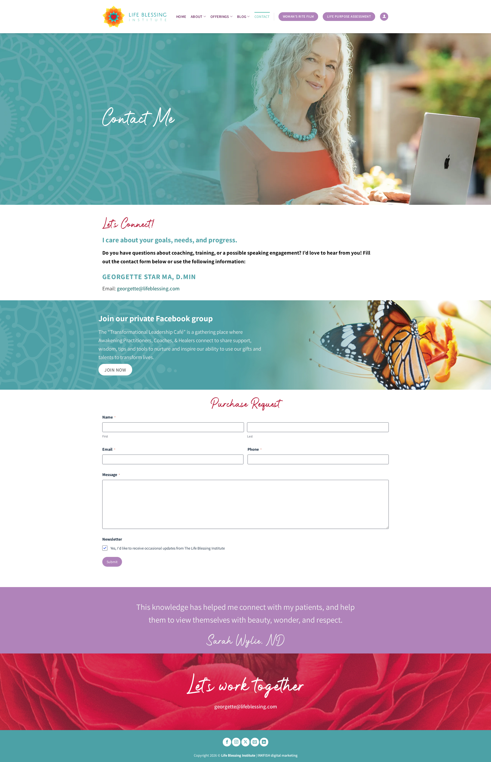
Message (111, 474)
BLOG (241, 16)
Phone (255, 449)
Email (108, 449)
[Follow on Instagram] (236, 742)
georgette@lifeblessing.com (148, 288)
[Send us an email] (255, 742)
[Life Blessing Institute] (134, 16)
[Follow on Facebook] (227, 742)
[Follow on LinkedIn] (264, 742)
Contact (262, 16)
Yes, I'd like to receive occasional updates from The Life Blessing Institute (167, 548)
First (105, 436)
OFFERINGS (219, 16)
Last (250, 436)
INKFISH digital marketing (277, 755)
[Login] (384, 17)
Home (181, 16)
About (196, 16)
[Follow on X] (245, 742)
